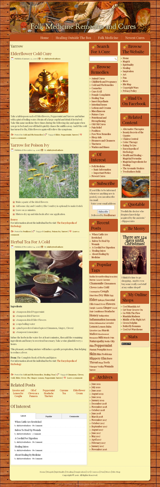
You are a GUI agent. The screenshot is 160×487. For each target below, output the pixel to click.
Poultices (27, 231)
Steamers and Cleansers (103, 140)
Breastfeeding (102, 276)
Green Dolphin (130, 322)
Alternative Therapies (133, 129)
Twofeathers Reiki (131, 171)
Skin (93, 353)
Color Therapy (130, 142)
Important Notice (102, 172)
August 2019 (97, 393)
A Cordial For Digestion (26, 438)
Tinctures (96, 143)
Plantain (93, 349)
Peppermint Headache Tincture (49, 393)
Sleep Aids (97, 137)
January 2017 (98, 446)
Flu (28, 378)
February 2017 (98, 442)
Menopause (94, 338)
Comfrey (47, 231)
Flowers (110, 304)
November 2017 (99, 419)
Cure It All (97, 91)
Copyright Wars (130, 87)
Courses (95, 471)
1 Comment (36, 434)
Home (44, 38)
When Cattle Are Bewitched (28, 421)
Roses (109, 349)
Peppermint (66, 134)
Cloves (80, 374)
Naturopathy (97, 341)
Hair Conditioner (97, 311)
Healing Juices (21, 446)
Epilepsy (101, 300)
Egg (111, 295)
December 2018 (99, 403)
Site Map (127, 84)
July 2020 (96, 387)
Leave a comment (18, 138)
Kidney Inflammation (97, 323)
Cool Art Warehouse (133, 329)
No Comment (37, 425)
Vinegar (93, 366)
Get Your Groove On (133, 309)
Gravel (114, 308)
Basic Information (102, 169)
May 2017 (96, 436)
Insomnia (110, 319)
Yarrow (75, 134)
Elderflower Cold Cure (31, 53)
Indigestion (104, 315)
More (125, 81)
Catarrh (99, 280)
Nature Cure (98, 114)
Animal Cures (98, 78)
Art (124, 74)
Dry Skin (104, 295)
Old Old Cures (99, 124)
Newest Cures (135, 38)
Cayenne (106, 280)
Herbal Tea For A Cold (30, 241)
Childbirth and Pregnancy (104, 81)
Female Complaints (101, 94)
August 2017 (97, 429)
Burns (92, 279)
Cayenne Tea (64, 392)
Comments (74, 416)
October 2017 (98, 423)
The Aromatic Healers (133, 168)
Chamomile (96, 283)
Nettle (107, 341)
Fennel (97, 304)
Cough (104, 291)
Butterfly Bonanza (132, 326)
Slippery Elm (98, 358)
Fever (23, 378)
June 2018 (96, 413)
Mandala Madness (131, 316)
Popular (48, 416)
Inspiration (128, 71)
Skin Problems (104, 354)
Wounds (108, 366)
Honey (94, 315)
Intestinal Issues (99, 104)
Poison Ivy (56, 231)
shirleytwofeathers (52, 58)
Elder (57, 134)
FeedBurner (110, 215)
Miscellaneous (98, 111)
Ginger (34, 378)
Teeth (107, 362)
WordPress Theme (82, 484)
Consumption (95, 291)
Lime (99, 330)
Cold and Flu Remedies (33, 134)
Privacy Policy (130, 90)
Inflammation (97, 319)
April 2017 (96, 439)
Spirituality (128, 64)
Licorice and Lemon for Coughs (18, 393)
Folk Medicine (108, 38)
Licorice (93, 330)
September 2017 (99, 426)
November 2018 (99, 406)
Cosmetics (97, 88)
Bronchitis (113, 276)
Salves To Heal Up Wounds (28, 430)
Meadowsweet (103, 334)
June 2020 (96, 390)
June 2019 (96, 397)
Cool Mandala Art (131, 306)
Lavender (110, 323)
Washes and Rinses (100, 147)
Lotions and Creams (101, 107)
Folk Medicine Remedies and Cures (83, 26)
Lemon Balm (104, 326)
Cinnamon (72, 374)
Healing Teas (49, 374)
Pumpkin (101, 349)
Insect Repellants (100, 101)
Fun (125, 77)
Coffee (100, 287)
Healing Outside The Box (73, 38)
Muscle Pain (108, 337)
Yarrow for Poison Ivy (30, 145)
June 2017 (96, 433)
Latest (23, 415)
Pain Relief (97, 127)
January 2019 (98, 400)
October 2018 (98, 410)
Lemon (41, 378)
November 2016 (99, 449)
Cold (13, 378)
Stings (100, 362)
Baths (92, 276)
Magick (126, 61)
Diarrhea (94, 295)
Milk (100, 337)
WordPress (68, 484)
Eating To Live (129, 145)
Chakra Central (130, 138)
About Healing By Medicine (28, 454)
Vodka (101, 366)
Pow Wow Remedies (101, 134)
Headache (110, 311)
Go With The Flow (131, 313)
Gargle (92, 308)
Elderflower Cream (79, 392)
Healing (126, 68)
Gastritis (99, 308)
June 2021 (96, 383)
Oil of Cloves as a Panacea (33, 393)
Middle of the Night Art (134, 319)
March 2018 (97, 416)
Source (14, 219)
